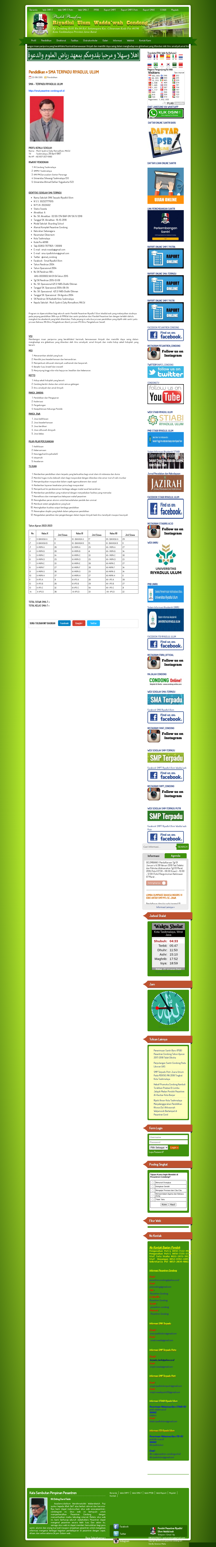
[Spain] (169, 58)
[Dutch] (181, 58)
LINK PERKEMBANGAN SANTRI (161, 208)
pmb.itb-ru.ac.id (156, 1439)
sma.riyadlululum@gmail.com (163, 1333)
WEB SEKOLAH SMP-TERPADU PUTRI (164, 808)
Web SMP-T (48, 9)
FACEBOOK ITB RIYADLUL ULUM (161, 636)
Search (182, 846)
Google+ (79, 623)
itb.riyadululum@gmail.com (161, 1457)
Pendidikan (46, 40)
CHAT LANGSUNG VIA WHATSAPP (162, 106)
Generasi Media (160, 1544)
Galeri (105, 40)
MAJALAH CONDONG (157, 674)
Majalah (175, 9)
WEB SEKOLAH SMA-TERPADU (161, 691)
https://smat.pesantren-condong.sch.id (46, 90)
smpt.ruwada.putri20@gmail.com (165, 1392)
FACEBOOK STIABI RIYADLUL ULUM (163, 497)
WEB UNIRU (152, 542)
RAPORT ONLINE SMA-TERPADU (161, 273)
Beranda (33, 9)
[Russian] (150, 66)
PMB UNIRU (152, 584)
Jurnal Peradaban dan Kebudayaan (163, 473)
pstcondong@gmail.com (160, 1286)
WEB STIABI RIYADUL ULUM (160, 412)
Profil (33, 40)
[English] (150, 58)
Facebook (64, 623)
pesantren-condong (159, 1306)
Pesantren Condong (159, 1293)
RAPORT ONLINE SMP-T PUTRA (161, 246)
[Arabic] (175, 66)
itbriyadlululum (156, 1444)
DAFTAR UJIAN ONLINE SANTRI (161, 163)
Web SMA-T (83, 9)
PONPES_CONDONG (160, 364)
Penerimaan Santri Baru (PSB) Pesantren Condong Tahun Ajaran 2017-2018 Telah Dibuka (169, 1054)
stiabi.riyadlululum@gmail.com (163, 1421)
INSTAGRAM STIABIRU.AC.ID (160, 523)
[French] (156, 58)
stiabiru (152, 1415)
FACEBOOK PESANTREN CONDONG (163, 327)
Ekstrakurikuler (90, 40)
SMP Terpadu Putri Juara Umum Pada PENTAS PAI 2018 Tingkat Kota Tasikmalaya (169, 1075)
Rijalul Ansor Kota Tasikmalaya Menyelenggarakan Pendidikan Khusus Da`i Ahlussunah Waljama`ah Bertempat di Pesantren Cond (168, 1107)
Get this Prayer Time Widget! (168, 971)
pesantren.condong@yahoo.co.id (164, 1280)
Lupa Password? (156, 1152)
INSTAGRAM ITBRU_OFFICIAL (160, 655)
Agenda (175, 855)
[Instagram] (116, 1543)
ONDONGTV (154, 382)
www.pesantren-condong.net (171, 1541)
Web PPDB (148, 1493)
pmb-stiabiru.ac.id (157, 1409)
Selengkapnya (154, 874)
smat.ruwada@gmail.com (161, 1340)
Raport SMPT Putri (129, 9)
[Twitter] (116, 1536)
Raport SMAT (149, 9)
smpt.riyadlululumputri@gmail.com (166, 1385)
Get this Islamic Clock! (168, 1026)
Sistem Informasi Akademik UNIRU (163, 607)
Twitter (93, 623)
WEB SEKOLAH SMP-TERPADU (161, 750)
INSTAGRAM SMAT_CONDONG (160, 728)
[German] (163, 58)
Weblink (130, 40)
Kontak (113, 1496)
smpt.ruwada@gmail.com (161, 1366)
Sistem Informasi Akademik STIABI (163, 451)
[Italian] (175, 58)
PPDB (96, 9)
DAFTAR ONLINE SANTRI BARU (162, 122)
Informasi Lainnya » (165, 907)
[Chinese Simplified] (181, 66)
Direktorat (61, 40)
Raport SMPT (110, 9)
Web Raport (161, 1493)
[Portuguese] (156, 66)
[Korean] (169, 66)
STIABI (163, 9)
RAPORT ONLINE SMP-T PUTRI (161, 300)
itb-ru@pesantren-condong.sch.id (164, 1453)
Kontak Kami (145, 40)
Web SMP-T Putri (65, 9)
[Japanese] (163, 66)
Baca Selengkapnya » (95, 1537)
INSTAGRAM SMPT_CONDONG (160, 786)
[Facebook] (116, 1529)
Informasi (117, 40)
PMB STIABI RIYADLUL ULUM (160, 430)
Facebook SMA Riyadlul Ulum (160, 709)
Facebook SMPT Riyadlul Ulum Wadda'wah (166, 767)
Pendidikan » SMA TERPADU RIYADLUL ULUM (64, 71)
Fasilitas (74, 40)
